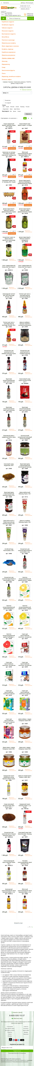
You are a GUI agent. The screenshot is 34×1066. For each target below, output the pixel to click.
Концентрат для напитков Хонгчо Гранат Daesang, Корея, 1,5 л (9, 834)
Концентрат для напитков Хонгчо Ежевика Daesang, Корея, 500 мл (9, 353)
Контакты (6, 3)
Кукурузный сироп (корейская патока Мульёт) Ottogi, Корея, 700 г (9, 778)
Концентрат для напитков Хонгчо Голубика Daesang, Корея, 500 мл (25, 353)
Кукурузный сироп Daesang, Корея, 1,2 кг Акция (25, 805)
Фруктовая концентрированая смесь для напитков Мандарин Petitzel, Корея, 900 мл (25, 410)
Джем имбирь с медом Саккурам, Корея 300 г (24, 719)
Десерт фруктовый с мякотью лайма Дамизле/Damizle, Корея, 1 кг (25, 211)
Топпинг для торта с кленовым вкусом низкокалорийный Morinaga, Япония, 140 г (25, 296)
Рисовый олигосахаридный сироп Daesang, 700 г (25, 862)
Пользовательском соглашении (20, 1061)
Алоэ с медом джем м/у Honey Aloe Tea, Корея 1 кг (9, 267)
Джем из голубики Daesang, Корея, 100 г (25, 521)
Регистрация (29, 3)
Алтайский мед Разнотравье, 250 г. (8, 549)
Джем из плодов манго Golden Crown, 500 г (24, 776)
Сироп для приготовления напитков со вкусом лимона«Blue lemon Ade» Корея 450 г (9, 693)
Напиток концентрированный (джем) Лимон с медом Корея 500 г (25, 608)
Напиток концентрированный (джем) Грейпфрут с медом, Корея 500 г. (9, 636)
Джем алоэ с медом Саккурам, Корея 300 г (25, 748)
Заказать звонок (25, 8)
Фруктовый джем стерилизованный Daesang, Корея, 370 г (9, 494)
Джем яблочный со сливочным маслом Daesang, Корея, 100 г (9, 522)
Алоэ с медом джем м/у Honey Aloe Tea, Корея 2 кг (25, 267)
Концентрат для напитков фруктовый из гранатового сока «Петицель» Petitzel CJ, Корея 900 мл (25, 552)
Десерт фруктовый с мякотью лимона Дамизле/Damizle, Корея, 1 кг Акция (9, 211)
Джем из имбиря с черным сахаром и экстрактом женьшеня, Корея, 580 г (24, 324)
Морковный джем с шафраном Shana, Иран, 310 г (9, 437)
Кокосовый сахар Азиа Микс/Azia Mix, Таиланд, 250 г (25, 834)
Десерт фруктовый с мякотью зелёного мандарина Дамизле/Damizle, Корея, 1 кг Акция (25, 240)
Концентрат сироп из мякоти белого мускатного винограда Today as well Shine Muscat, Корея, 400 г (8, 240)
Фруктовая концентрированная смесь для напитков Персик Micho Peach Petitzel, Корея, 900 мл (9, 382)
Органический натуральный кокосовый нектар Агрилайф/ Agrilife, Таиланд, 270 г (25, 438)
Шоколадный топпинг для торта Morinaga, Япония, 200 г (9, 295)
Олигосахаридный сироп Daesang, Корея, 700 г (8, 862)
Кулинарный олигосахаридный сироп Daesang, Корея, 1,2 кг (9, 890)
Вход (23, 3)
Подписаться (17, 1051)
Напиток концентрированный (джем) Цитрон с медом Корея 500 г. (24, 580)
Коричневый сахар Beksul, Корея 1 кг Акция (25, 124)
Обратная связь (17, 1018)
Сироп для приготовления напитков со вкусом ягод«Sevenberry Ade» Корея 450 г (9, 722)
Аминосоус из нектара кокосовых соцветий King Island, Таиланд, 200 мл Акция (9, 154)
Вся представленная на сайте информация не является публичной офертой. (17, 1022)
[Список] (31, 118)
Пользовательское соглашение (17, 1053)
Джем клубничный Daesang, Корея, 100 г (25, 493)
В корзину (12, 148)
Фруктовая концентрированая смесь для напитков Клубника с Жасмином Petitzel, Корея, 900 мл (9, 410)
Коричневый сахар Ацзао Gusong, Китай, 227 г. (25, 380)
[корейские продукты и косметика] (1, 5)
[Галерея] (28, 118)
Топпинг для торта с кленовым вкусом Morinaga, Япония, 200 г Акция (9, 324)
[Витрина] (25, 118)
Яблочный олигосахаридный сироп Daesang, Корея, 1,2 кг (25, 890)
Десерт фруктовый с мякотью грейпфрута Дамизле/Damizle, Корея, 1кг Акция (25, 183)
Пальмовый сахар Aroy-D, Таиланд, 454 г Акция (9, 181)
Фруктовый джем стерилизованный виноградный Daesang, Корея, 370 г (24, 466)
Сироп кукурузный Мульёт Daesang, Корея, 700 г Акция (9, 125)
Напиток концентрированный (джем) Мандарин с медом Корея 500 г (9, 608)
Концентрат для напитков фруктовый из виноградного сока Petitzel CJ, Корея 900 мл (9, 580)
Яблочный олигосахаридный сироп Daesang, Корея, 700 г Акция (25, 154)
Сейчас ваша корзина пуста (11, 14)
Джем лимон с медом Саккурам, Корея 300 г (9, 748)
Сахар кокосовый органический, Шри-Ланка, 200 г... (9, 805)
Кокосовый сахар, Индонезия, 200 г (9, 464)
